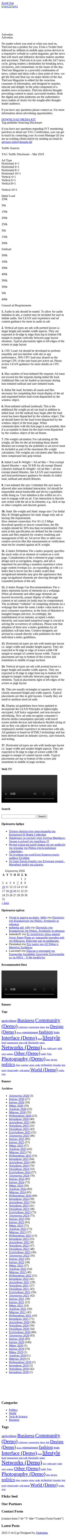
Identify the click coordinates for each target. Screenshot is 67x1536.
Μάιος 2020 (16, 1345)
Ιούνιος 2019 (16, 1348)
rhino (18, 1065)
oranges (10, 1054)
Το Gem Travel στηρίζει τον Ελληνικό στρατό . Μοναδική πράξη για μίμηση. (37, 863)
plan (48, 1059)
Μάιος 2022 (16, 1265)
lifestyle (51, 1038)
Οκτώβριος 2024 (19, 1169)
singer (31, 1065)
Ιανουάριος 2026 (19, 1119)
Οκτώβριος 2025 (19, 1129)
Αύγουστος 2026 (19, 1095)
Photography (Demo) (23, 1059)
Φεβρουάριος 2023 (20, 1235)
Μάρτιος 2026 (17, 1112)
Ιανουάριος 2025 (19, 1159)
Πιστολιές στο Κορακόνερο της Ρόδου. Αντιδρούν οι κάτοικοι (36, 921)
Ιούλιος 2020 (16, 1338)
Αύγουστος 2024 (19, 1175)
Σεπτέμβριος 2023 (20, 1212)
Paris (49, 1054)
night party (52, 1048)
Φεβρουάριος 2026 (20, 1115)
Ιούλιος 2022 (16, 1258)
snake (37, 1065)
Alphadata (42, 1532)
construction (33, 1027)
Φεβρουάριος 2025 (20, 1155)
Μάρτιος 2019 (17, 1358)
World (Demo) (44, 1069)
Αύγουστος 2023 (19, 1215)
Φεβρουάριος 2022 (20, 1275)
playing (54, 1059)
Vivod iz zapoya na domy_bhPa (28, 917)
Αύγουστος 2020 (19, 1335)
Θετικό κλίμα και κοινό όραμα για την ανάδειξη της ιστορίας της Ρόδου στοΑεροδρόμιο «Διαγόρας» (37, 848)
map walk (23, 1042)
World (12, 1413)
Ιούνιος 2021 (16, 1302)
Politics (13, 1409)
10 (3, 887)
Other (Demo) (27, 1053)
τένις (3, 1074)
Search (42, 816)
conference (23, 1027)
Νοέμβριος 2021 (19, 1285)
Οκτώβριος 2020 (19, 1328)
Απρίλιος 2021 (17, 1308)
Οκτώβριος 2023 (19, 1209)
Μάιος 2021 (16, 1305)
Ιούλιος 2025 (16, 1139)
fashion (46, 1031)
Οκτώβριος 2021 (19, 1288)
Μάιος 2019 (16, 1352)
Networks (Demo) (21, 1047)
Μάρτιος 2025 (17, 1152)
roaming (24, 1065)
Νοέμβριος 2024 (19, 1165)
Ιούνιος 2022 (16, 1262)
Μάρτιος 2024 (17, 1192)
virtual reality (13, 1070)
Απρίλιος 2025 (17, 1149)
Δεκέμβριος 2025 (19, 1122)
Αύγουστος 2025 (19, 1135)
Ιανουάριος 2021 (19, 1318)
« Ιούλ (5, 903)
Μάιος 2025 (16, 1145)
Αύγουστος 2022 (19, 1255)
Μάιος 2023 (16, 1225)
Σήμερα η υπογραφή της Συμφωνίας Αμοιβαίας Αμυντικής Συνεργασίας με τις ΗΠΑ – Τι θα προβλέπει (36, 954)
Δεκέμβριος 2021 (19, 1282)
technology (46, 1065)
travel (3, 1070)
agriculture (9, 1021)
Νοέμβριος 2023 (19, 1205)
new (45, 1048)
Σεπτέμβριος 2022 (20, 1252)
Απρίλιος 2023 (17, 1229)
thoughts (57, 1065)
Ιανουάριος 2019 (19, 1365)
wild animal (24, 1070)
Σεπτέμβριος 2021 (20, 1292)
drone (19, 1032)
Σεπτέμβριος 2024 (20, 1172)
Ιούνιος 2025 (16, 1142)
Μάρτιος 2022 (17, 1272)
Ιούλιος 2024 (16, 1179)
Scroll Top (7, 3)
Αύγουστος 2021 (19, 1295)
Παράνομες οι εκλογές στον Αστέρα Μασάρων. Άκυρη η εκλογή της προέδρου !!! (37, 839)
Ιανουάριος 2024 (19, 1199)
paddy (43, 1054)
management (12, 1042)
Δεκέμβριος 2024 (19, 1162)
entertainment (30, 1032)
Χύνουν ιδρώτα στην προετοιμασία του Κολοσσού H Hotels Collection (32, 833)
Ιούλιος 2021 (16, 1298)
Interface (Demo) (19, 1038)
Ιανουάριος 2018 (19, 1372)
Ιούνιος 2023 (16, 1222)
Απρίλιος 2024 (17, 1189)
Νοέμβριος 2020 (19, 1325)
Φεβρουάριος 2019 (20, 1362)
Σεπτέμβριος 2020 (20, 1332)
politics (8, 1064)
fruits (57, 1032)
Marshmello (33, 1042)
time (63, 1065)
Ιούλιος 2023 (16, 1219)
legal (40, 1039)
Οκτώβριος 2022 (19, 1248)
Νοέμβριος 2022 (19, 1245)
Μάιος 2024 (16, 1185)
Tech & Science (18, 1416)
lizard (3, 1042)
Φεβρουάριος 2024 (20, 1195)
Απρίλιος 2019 (17, 1355)
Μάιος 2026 (16, 1105)
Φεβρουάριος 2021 (20, 1315)
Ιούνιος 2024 (16, 1182)
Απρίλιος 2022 (17, 1268)
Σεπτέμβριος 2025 (20, 1132)
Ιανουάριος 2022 (19, 1278)
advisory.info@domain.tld (16, 142)
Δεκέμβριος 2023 (19, 1202)
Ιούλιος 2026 (16, 1099)
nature (42, 1042)
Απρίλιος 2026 (17, 1109)
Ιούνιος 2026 (16, 1102)
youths (61, 1070)
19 (10, 891)
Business (25, 1020)
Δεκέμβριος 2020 (19, 1322)
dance (42, 1027)
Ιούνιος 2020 (16, 1342)
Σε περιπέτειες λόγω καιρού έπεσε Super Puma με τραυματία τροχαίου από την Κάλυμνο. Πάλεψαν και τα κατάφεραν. (36, 937)
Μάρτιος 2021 (17, 1312)
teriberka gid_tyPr (19, 927)
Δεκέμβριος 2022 (19, 1242)
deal (47, 1027)
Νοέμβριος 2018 (19, 1368)
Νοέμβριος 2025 (19, 1125)
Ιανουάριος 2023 (19, 1238)
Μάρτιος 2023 (17, 1232)
